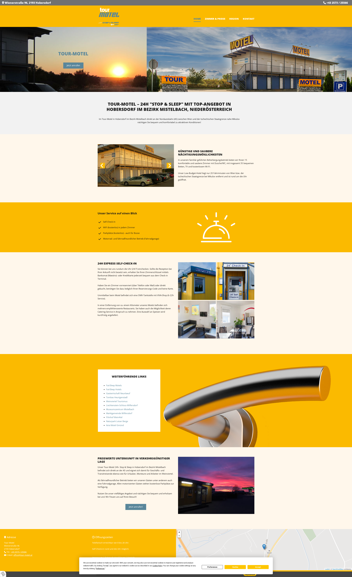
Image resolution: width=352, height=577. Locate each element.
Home (197, 18)
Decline (235, 567)
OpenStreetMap (337, 569)
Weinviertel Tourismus (116, 401)
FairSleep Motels (114, 385)
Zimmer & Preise (215, 18)
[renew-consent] (3, 574)
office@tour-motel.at (22, 555)
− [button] (179, 535)
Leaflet (327, 569)
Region (234, 18)
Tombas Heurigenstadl (116, 397)
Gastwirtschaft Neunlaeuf (118, 393)
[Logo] (109, 16)
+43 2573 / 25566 (337, 3)
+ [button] (179, 532)
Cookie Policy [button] (157, 566)
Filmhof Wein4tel (114, 417)
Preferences (212, 567)
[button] (73, 66)
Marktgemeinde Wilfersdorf (119, 413)
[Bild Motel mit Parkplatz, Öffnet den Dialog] (136, 165)
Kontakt (248, 18)
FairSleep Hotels (113, 389)
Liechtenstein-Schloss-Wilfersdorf (122, 405)
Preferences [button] (100, 569)
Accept (258, 567)
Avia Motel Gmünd (115, 425)
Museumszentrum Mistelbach (120, 409)
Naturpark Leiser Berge (117, 421)
